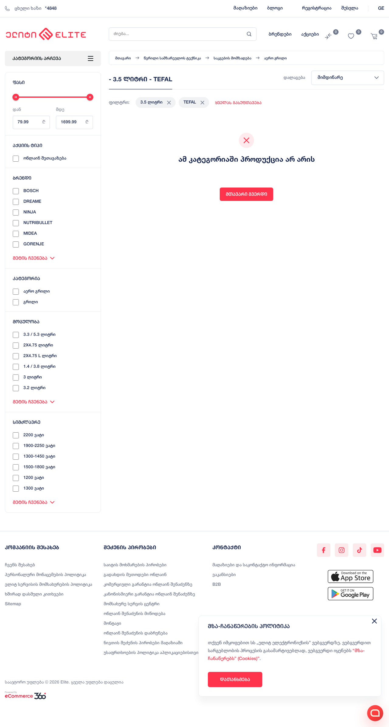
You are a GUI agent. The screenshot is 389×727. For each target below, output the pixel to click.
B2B (216, 585)
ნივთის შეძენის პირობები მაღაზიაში (143, 643)
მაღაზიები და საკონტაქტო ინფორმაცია (253, 565)
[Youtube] (377, 550)
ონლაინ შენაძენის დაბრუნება (135, 633)
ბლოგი (275, 8)
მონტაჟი (112, 624)
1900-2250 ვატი (39, 446)
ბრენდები (280, 34)
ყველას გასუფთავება (238, 102)
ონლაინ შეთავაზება (44, 158)
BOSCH (31, 191)
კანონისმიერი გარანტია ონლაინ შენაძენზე (149, 594)
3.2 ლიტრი (34, 388)
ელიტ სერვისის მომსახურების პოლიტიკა (48, 585)
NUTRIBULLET (37, 223)
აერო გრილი (36, 291)
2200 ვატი (33, 435)
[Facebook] (323, 550)
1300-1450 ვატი (39, 456)
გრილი (30, 302)
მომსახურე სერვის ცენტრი (132, 604)
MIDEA (30, 234)
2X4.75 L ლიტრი (40, 356)
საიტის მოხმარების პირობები (135, 565)
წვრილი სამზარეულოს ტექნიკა (172, 58)
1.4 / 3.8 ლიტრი (39, 367)
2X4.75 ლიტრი (38, 345)
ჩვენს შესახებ (20, 565)
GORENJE (33, 244)
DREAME (32, 202)
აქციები (310, 34)
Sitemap (13, 604)
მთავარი (123, 58)
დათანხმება (235, 679)
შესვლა (349, 8)
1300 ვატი (33, 488)
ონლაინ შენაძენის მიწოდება (134, 614)
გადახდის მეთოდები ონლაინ (135, 575)
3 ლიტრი (32, 377)
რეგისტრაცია (317, 8)
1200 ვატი (33, 478)
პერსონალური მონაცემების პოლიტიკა (45, 575)
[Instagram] (341, 550)
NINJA (29, 212)
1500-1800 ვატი (39, 467)
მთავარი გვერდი (246, 194)
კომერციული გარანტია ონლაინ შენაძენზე (148, 585)
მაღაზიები (245, 8)
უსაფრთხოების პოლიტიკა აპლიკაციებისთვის (152, 653)
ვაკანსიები (224, 575)
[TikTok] (359, 550)
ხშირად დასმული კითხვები (34, 594)
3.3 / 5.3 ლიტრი (39, 335)
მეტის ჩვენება (30, 258)
